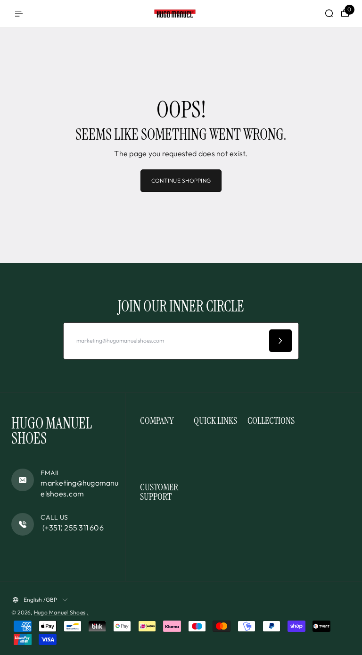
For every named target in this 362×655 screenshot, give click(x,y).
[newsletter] (280, 340)
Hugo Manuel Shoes (59, 612)
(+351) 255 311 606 (72, 527)
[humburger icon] (18, 13)
